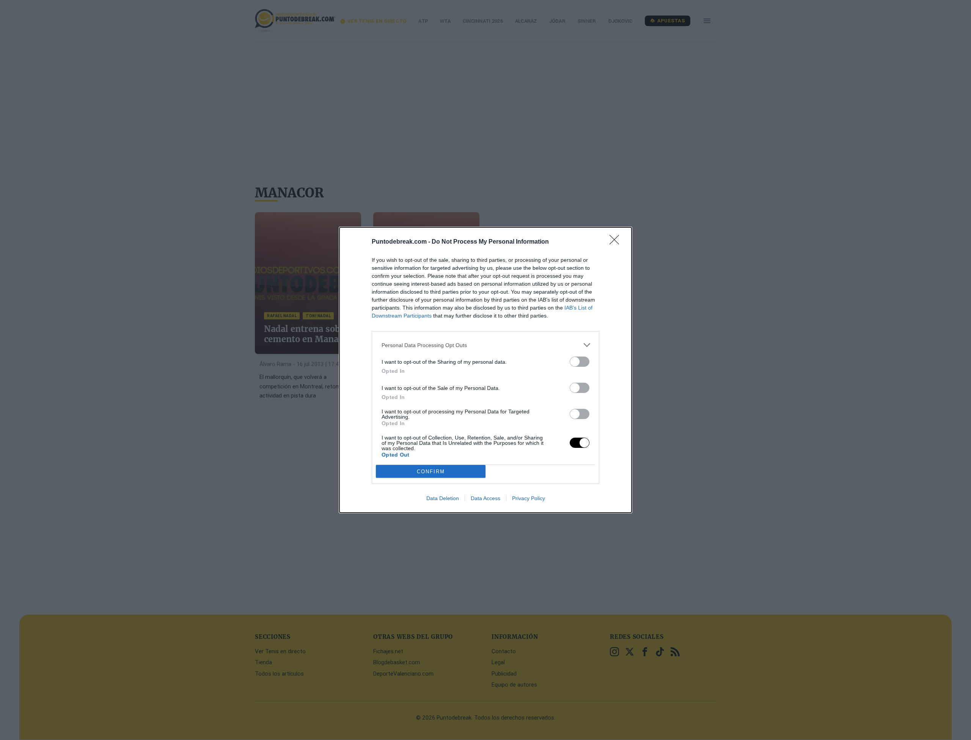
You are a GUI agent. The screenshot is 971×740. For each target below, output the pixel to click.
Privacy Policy (528, 498)
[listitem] (485, 345)
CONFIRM (431, 471)
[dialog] (485, 370)
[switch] (579, 362)
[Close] (617, 242)
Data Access (485, 498)
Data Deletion (442, 498)
